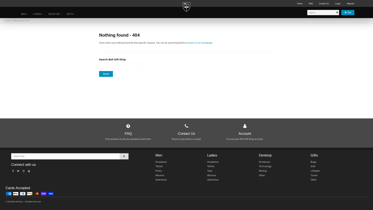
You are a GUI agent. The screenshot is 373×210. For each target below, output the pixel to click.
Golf (313, 166)
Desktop (54, 14)
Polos (158, 171)
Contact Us (324, 3)
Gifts (70, 14)
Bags (313, 162)
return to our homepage (200, 43)
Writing (263, 171)
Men (24, 14)
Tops (209, 171)
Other (262, 175)
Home (299, 3)
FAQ (311, 3)
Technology (265, 166)
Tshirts (159, 166)
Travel (314, 175)
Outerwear (161, 179)
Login (338, 3)
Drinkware (264, 162)
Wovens (159, 175)
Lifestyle (315, 171)
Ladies (37, 14)
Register (350, 3)
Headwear (161, 162)
